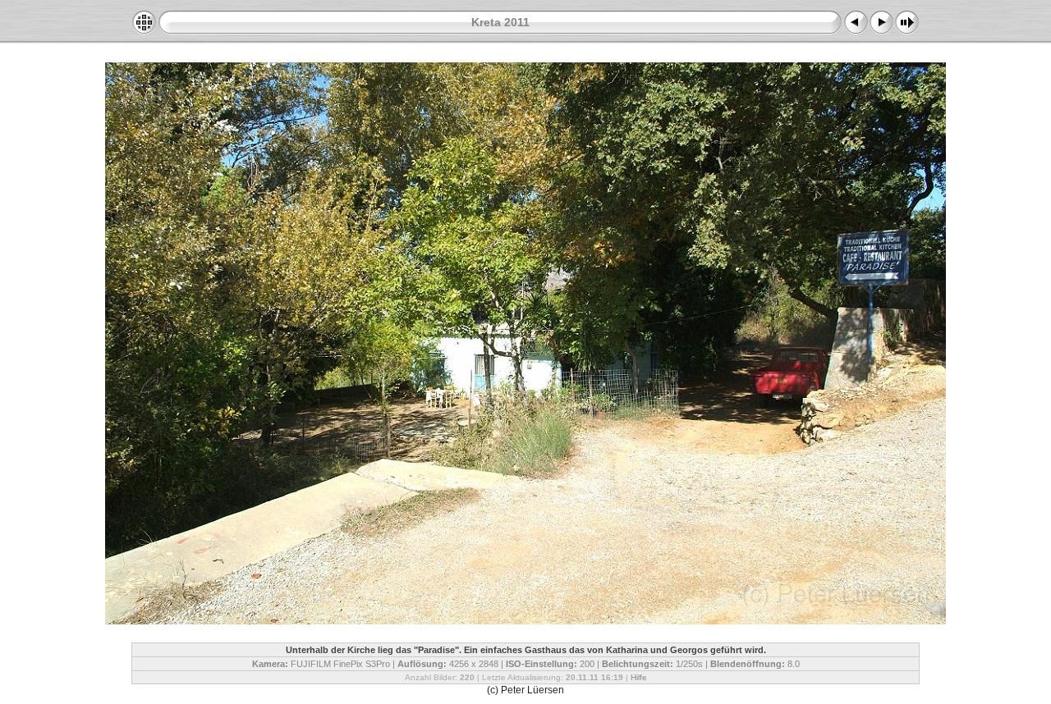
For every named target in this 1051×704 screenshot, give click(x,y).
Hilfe (639, 677)
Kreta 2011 (500, 22)
